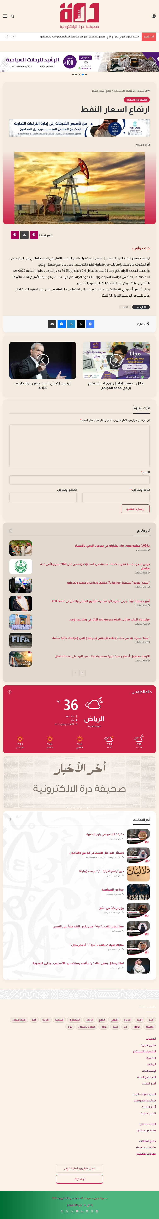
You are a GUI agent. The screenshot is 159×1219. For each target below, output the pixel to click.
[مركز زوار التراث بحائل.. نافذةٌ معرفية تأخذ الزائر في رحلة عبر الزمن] (20, 622)
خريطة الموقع (74, 1204)
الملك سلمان (19, 1019)
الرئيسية (142, 90)
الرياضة (151, 1064)
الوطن (136, 1026)
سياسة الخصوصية (145, 1100)
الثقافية (151, 1057)
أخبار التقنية (149, 1083)
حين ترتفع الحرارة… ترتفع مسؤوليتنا (101, 871)
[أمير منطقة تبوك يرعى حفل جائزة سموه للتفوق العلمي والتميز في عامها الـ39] (20, 603)
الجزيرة (127, 1019)
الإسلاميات (149, 1070)
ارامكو (140, 1019)
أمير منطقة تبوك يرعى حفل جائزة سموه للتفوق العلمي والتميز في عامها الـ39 (100, 601)
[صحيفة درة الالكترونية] (79, 16)
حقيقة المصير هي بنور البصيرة (105, 834)
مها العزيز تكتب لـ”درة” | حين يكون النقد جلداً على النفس (88, 926)
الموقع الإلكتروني (67, 489)
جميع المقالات (147, 1140)
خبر (125, 1026)
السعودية (74, 1019)
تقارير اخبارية (148, 1045)
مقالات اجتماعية (146, 1153)
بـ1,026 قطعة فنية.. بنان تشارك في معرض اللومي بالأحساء (108, 36)
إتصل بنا (88, 1204)
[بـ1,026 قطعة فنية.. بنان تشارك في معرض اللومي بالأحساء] (20, 548)
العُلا (34, 1019)
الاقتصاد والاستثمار (124, 90)
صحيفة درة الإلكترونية (69, 1198)
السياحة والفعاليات (144, 1094)
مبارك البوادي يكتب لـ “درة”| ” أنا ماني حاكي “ (96, 944)
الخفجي (114, 1019)
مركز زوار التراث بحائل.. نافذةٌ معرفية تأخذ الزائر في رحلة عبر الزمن (109, 619)
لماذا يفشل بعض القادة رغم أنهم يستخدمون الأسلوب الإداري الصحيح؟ (78, 963)
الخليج (102, 1019)
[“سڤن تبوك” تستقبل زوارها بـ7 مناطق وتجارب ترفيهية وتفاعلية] (20, 585)
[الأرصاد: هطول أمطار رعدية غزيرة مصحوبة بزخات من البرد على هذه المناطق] (20, 659)
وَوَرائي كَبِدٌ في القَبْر (112, 908)
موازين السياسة (113, 889)
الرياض (89, 1019)
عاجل (104, 1026)
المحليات (151, 1038)
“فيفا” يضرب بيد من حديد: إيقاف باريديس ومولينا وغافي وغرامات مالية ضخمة (101, 638)
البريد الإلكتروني (140, 489)
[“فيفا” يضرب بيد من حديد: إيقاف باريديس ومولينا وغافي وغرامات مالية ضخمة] (20, 640)
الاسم (145, 472)
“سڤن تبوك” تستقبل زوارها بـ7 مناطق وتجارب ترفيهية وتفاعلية (108, 582)
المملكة (150, 1026)
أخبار (151, 1019)
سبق (115, 1026)
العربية (45, 1019)
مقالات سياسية (146, 1147)
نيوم (70, 1026)
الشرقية (59, 1019)
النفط (125, 307)
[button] (86, 74)
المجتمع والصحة (146, 1077)
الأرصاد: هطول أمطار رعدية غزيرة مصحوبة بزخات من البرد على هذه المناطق (102, 656)
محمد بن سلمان (86, 1026)
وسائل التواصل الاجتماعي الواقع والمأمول (96, 852)
